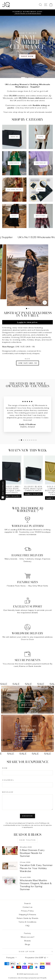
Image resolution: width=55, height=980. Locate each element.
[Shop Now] (27, 699)
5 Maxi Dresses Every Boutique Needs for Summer (32, 853)
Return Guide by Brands (27, 918)
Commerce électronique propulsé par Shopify (27, 978)
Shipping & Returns (27, 914)
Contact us (27, 907)
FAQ (27, 925)
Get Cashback (3, 488)
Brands (27, 941)
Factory (27, 933)
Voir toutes (27, 840)
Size (27, 359)
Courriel (8, 780)
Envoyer (27, 816)
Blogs (27, 944)
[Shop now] (27, 733)
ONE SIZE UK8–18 (27, 363)
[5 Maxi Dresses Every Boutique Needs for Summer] (10, 850)
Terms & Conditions (27, 922)
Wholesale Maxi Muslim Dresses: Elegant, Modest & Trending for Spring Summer (36, 885)
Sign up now (27, 951)
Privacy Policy (27, 911)
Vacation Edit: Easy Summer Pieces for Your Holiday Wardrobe (36, 868)
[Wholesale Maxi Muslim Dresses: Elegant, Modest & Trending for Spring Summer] (10, 880)
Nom (5, 768)
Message (8, 792)
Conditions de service (30, 825)
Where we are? (27, 937)
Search (27, 903)
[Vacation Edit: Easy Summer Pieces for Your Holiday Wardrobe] (10, 865)
